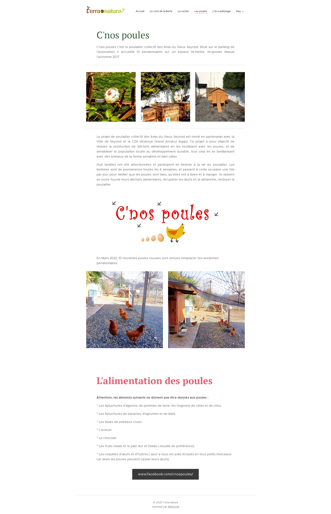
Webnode (173, 506)
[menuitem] (141, 11)
